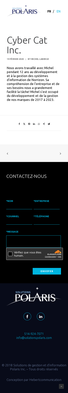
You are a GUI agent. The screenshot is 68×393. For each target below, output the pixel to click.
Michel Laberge (40, 59)
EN (58, 11)
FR (49, 11)
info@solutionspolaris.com (34, 337)
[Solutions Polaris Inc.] (24, 10)
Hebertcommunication (45, 379)
